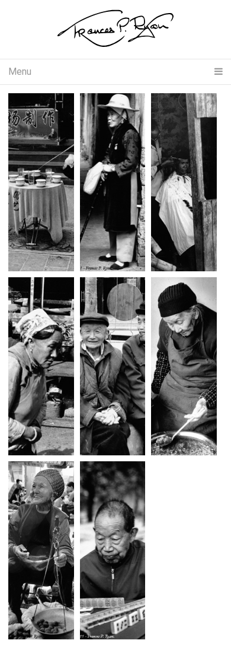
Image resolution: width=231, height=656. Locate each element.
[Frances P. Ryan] (115, 29)
